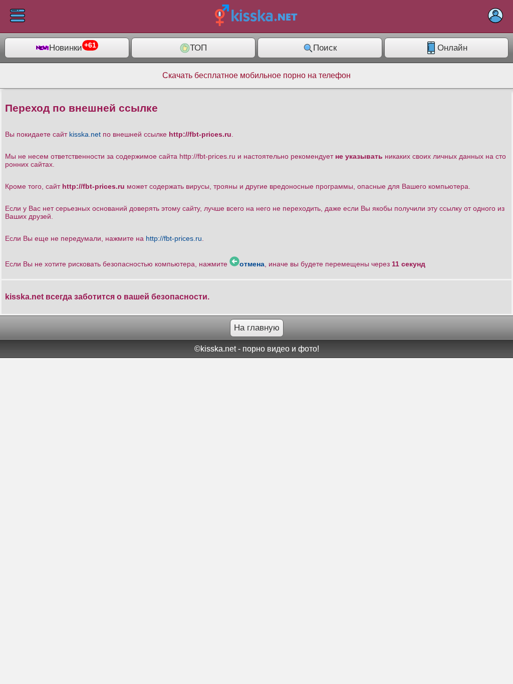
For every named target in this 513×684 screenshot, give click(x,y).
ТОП (198, 48)
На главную (257, 327)
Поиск (325, 48)
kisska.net (85, 134)
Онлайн (452, 48)
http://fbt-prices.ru (174, 238)
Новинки (72, 47)
